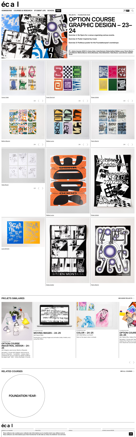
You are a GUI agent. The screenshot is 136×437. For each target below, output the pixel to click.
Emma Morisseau (93, 52)
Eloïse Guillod (110, 51)
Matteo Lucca (119, 51)
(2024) (84, 51)
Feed (58, 11)
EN (128, 10)
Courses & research (23, 11)
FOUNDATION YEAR (84, 15)
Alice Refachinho (104, 52)
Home (10, 4)
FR (125, 10)
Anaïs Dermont (101, 51)
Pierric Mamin (128, 51)
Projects (72, 15)
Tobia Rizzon (114, 52)
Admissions (7, 11)
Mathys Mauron (82, 52)
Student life (40, 11)
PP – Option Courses (75, 51)
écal (6, 425)
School (50, 11)
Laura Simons (123, 52)
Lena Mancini (73, 52)
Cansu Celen (92, 51)
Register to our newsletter (7, 430)
